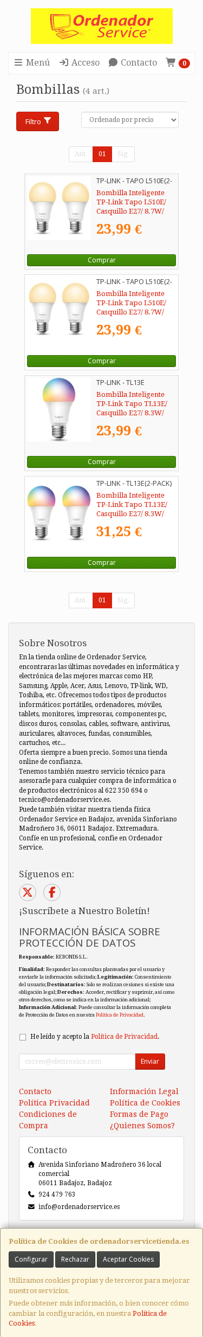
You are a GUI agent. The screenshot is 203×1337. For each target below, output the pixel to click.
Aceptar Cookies (128, 1259)
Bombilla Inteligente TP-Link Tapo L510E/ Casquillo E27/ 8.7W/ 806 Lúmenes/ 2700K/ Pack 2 (131, 211)
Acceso (84, 62)
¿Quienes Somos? (142, 1125)
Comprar (102, 260)
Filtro (33, 121)
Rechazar (75, 1259)
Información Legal (144, 1091)
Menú (37, 62)
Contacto (138, 62)
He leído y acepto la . (94, 1036)
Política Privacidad (54, 1102)
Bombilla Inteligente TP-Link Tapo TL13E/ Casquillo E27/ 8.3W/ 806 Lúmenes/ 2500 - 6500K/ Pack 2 (131, 514)
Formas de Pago (139, 1114)
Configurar (31, 1259)
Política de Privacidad (119, 1015)
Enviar (150, 1061)
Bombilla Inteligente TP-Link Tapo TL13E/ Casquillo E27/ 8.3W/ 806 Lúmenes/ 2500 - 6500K (131, 413)
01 (102, 154)
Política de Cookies (145, 1102)
